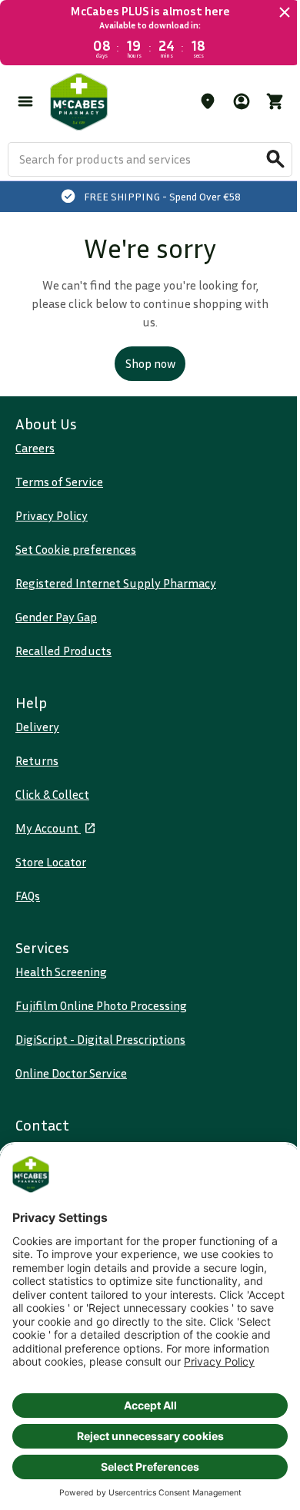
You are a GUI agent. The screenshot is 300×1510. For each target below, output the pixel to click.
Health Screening (61, 971)
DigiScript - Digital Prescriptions (100, 1039)
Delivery (37, 726)
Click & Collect (52, 794)
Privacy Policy (51, 515)
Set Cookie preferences (75, 549)
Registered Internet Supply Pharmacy (115, 583)
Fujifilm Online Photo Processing (101, 1005)
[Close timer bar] (284, 12)
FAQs (27, 895)
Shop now (150, 363)
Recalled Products (63, 650)
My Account (48, 828)
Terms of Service (59, 481)
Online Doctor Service (71, 1073)
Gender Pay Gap (56, 616)
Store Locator (50, 861)
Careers (35, 447)
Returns (36, 760)
